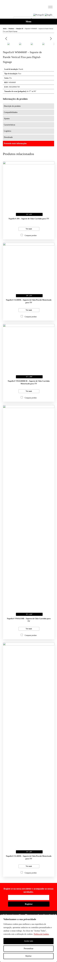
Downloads (8, 137)
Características (9, 125)
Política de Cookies (41, 934)
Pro (10, 78)
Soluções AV (19, 28)
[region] (28, 938)
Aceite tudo (28, 941)
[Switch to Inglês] (48, 15)
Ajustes (7, 119)
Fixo (19, 74)
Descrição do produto (12, 106)
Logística (7, 131)
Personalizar (28, 948)
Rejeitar (28, 956)
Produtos (11, 28)
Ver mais (29, 229)
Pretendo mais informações (15, 143)
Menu (28, 21)
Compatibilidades (10, 112)
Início (5, 28)
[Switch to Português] (38, 15)
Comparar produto (31, 235)
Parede (21, 69)
